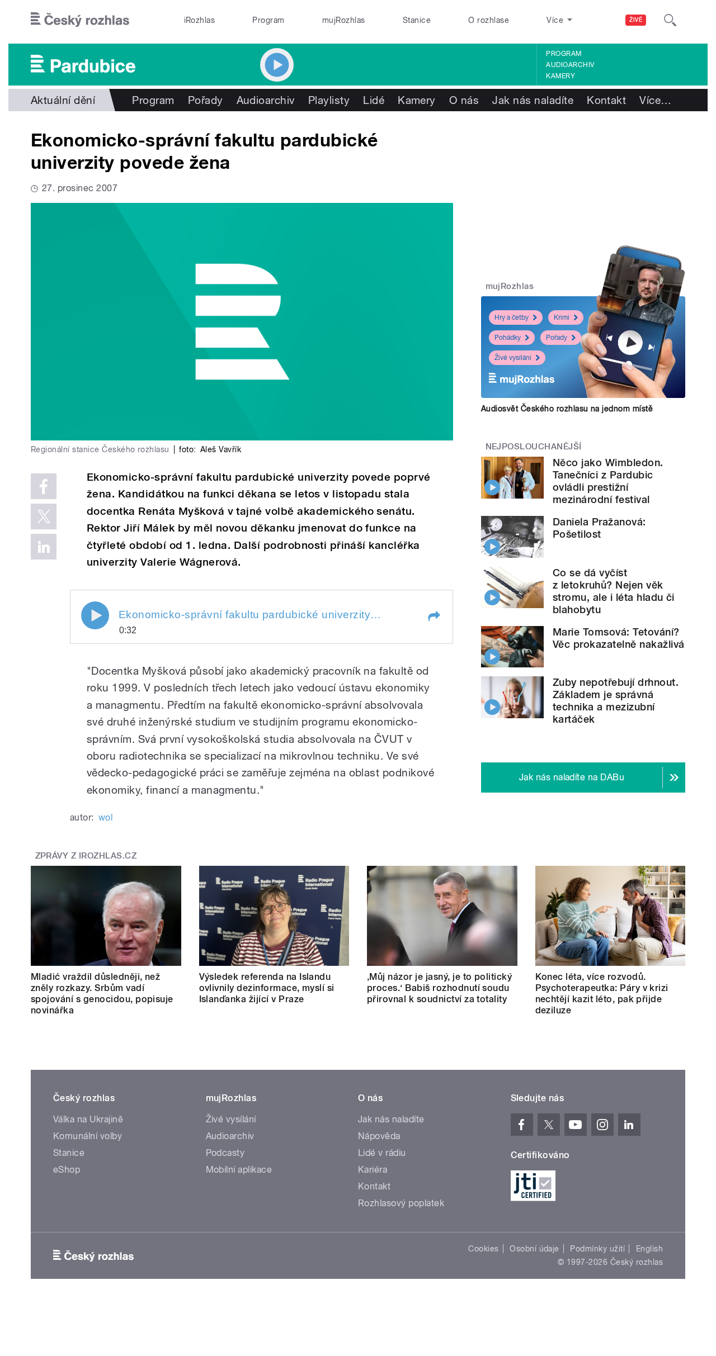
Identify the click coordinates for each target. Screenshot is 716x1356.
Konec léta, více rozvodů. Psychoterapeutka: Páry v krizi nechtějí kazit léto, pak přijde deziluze (601, 993)
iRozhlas (199, 20)
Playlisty (329, 100)
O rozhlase (488, 20)
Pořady (205, 100)
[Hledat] (670, 20)
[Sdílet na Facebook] (43, 486)
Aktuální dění (63, 100)
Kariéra (372, 1169)
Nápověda (379, 1136)
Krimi (561, 317)
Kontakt (606, 100)
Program (268, 20)
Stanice (417, 20)
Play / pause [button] (95, 615)
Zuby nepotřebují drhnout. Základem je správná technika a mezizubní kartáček (616, 700)
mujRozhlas (343, 20)
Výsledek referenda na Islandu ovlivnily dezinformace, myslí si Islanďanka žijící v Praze (267, 987)
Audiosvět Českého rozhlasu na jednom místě (567, 408)
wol (105, 817)
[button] (433, 616)
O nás (464, 100)
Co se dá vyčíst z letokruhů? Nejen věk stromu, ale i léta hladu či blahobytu (614, 591)
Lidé (373, 100)
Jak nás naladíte (532, 100)
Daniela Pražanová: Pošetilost (599, 528)
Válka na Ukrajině (88, 1119)
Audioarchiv (570, 65)
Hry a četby (511, 317)
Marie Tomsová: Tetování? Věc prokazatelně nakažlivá (618, 638)
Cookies (483, 1248)
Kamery (560, 76)
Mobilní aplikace (239, 1169)
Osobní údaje (534, 1248)
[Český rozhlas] (80, 20)
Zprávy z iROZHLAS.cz (86, 856)
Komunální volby (87, 1136)
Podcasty (225, 1153)
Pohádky (507, 338)
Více (655, 100)
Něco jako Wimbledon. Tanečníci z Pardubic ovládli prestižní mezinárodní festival (608, 481)
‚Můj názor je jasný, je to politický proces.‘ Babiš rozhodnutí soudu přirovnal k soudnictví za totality (439, 987)
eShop (66, 1169)
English (649, 1248)
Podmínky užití (597, 1248)
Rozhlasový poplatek (401, 1203)
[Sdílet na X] (43, 516)
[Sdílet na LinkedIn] (43, 547)
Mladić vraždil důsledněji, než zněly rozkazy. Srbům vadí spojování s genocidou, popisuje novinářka (102, 993)
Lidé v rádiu (382, 1153)
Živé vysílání (512, 358)
